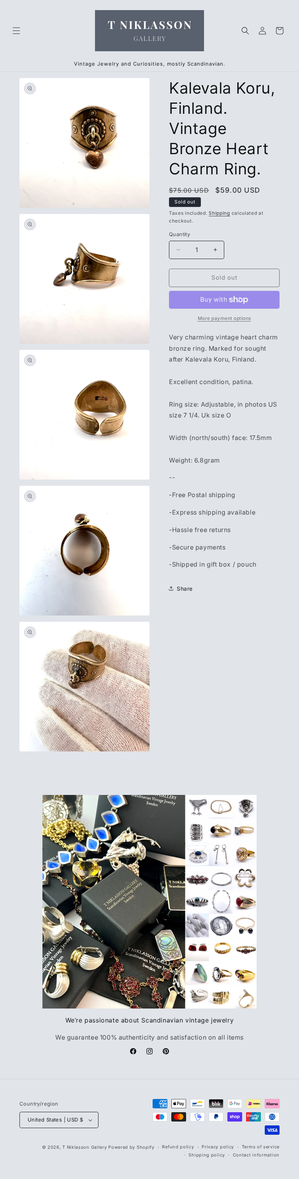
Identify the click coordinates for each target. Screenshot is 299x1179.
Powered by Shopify (131, 1147)
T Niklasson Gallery (84, 1147)
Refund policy (178, 1146)
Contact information (256, 1155)
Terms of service (261, 1146)
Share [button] (185, 588)
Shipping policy (206, 1155)
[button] (16, 30)
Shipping (219, 213)
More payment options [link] (224, 318)
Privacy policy (218, 1146)
